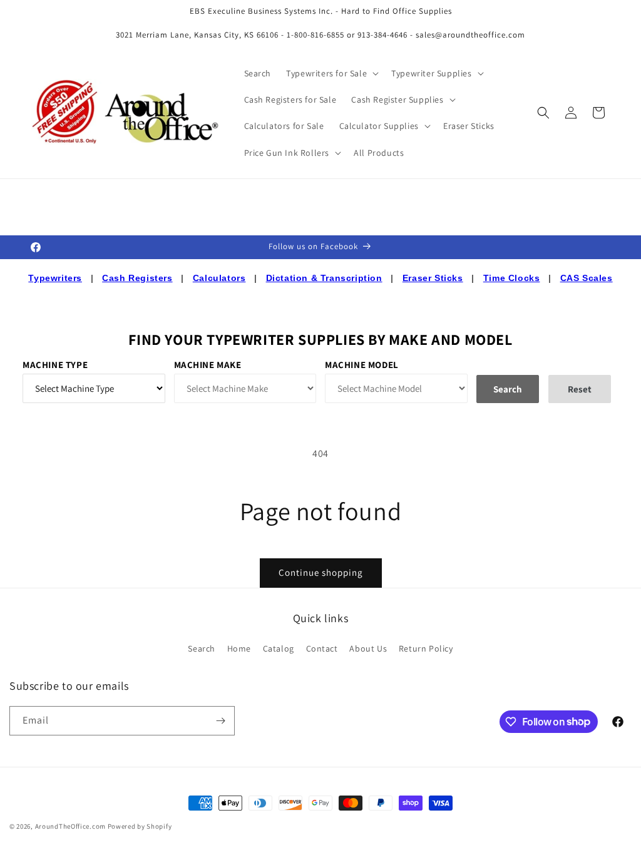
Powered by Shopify (140, 826)
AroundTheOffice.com (70, 826)
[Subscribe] (220, 720)
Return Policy (426, 648)
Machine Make (208, 365)
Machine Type (55, 365)
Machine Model (362, 365)
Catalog (278, 648)
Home (239, 648)
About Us (368, 648)
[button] (331, 73)
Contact (322, 648)
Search (201, 648)
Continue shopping (321, 572)
